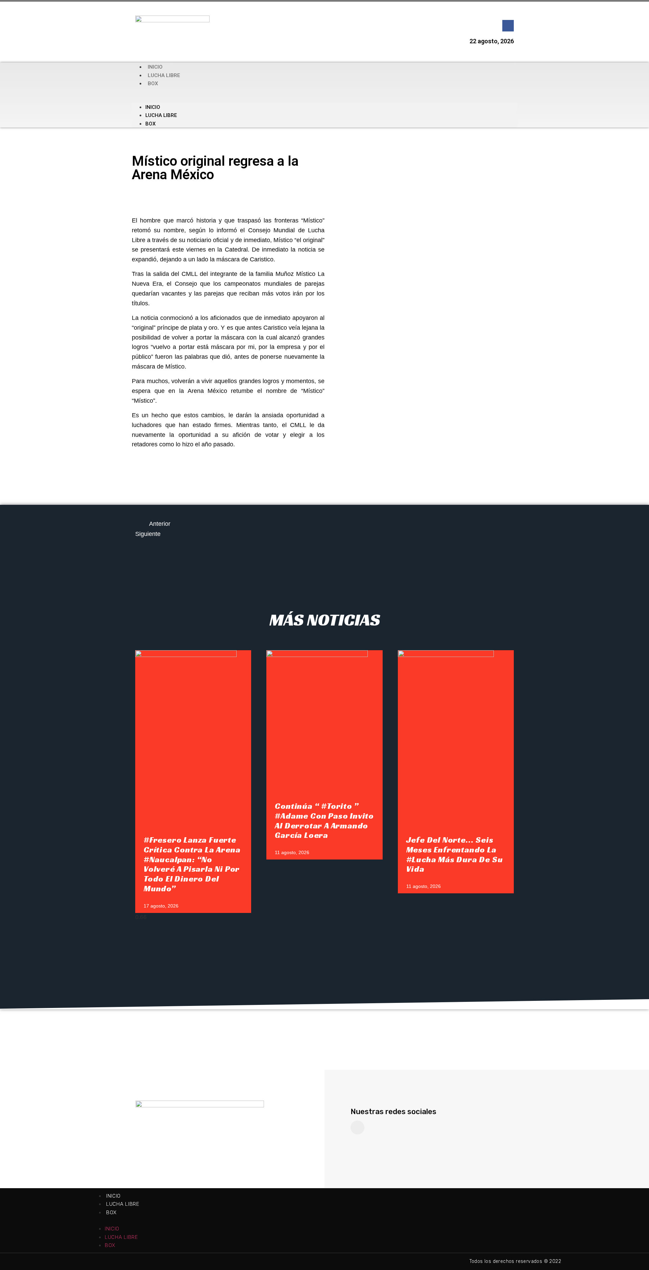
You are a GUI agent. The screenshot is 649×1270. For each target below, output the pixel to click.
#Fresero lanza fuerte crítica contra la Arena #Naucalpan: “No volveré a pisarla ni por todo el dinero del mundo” (192, 864)
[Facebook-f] (508, 25)
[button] (324, 95)
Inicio (155, 67)
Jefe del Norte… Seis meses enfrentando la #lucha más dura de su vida (454, 854)
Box (153, 83)
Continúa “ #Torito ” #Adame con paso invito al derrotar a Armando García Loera (324, 820)
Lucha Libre (164, 75)
